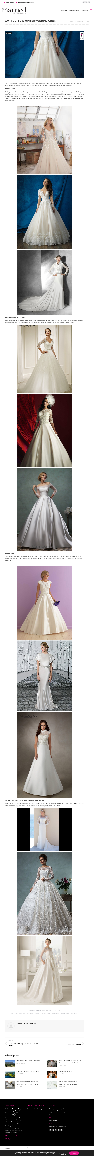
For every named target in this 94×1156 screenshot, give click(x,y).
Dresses (48, 1013)
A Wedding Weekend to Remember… (28, 1071)
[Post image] (10, 1063)
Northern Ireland (55, 1013)
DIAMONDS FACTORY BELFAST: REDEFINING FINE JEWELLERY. (68, 1083)
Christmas (37, 1013)
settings (63, 1154)
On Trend (8, 33)
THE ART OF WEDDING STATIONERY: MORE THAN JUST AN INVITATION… (28, 1083)
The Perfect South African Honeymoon (28, 1060)
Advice (16, 1013)
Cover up (43, 1013)
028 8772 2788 (53, 1120)
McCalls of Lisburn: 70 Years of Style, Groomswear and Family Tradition (70, 1062)
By (45, 1010)
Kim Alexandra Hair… (65, 1071)
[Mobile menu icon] (91, 10)
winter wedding (74, 1013)
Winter (67, 1013)
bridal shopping (29, 1013)
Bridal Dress (22, 1013)
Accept (74, 1153)
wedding (63, 1013)
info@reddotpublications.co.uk (26, 2)
